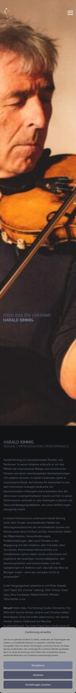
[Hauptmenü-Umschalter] (70, 12)
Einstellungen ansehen (38, 684)
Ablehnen (38, 675)
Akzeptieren (38, 665)
